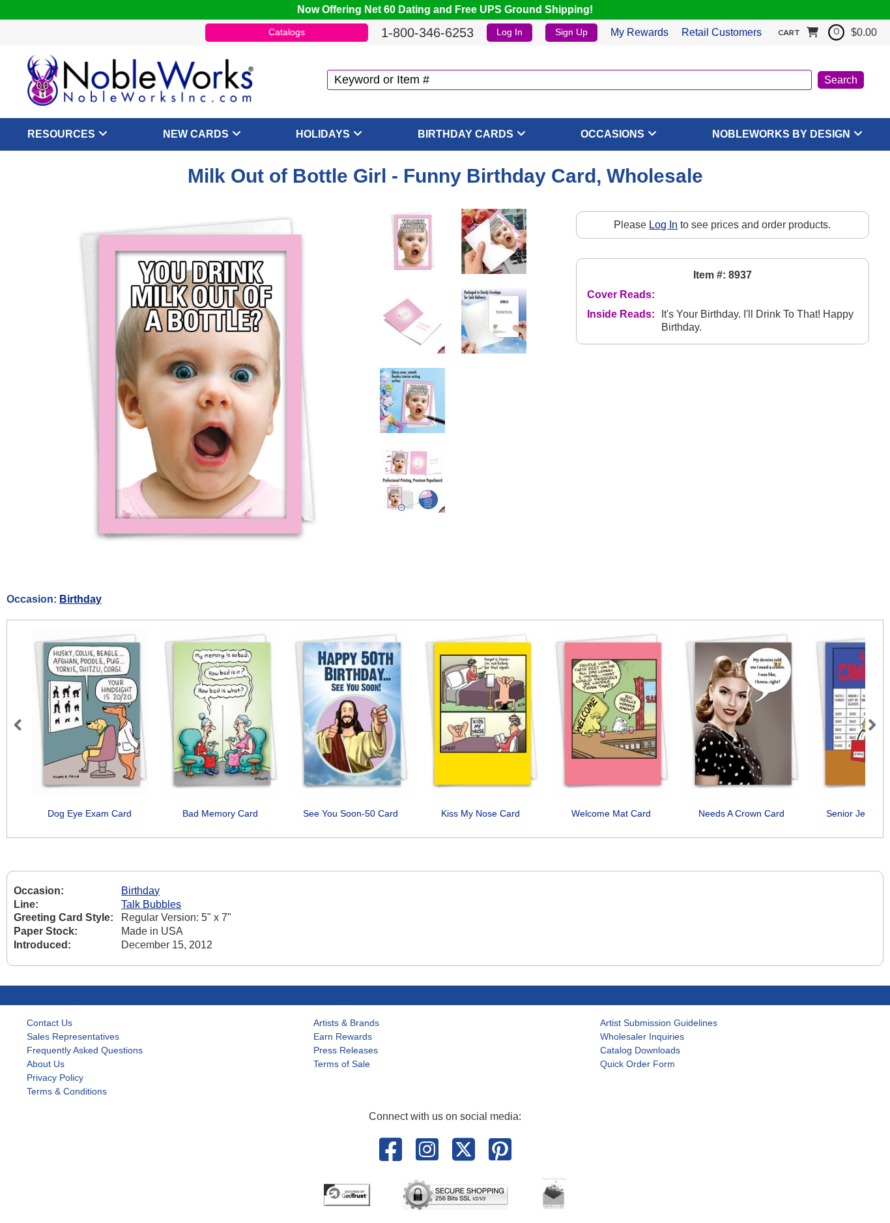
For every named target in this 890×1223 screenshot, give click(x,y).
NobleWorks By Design (781, 134)
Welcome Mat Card (611, 813)
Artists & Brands (346, 1023)
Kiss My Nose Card (480, 813)
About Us (46, 1064)
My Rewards (639, 32)
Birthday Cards (465, 134)
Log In (509, 32)
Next (866, 724)
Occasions (612, 134)
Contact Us (49, 1023)
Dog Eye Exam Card (90, 813)
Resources (61, 134)
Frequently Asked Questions (85, 1050)
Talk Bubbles (151, 904)
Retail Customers (722, 32)
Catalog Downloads (640, 1050)
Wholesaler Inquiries (642, 1036)
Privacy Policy (55, 1077)
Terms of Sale (341, 1064)
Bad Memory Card (220, 813)
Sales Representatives (73, 1036)
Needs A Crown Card (741, 813)
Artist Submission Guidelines (658, 1023)
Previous (23, 724)
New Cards (196, 134)
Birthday (80, 599)
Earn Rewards (342, 1036)
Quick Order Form (637, 1064)
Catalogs (286, 32)
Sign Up (571, 32)
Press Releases (345, 1050)
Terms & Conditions (67, 1091)
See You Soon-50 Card (350, 813)
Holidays (323, 134)
